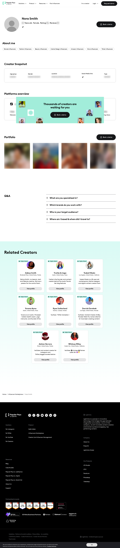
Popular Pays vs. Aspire (13, 476)
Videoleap (86, 481)
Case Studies (10, 467)
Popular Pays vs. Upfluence (14, 472)
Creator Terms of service (40, 536)
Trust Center (12, 539)
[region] (60, 545)
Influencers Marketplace (36, 433)
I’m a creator (85, 3)
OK (92, 544)
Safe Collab (32, 429)
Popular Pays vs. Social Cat (14, 480)
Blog (7, 463)
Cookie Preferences (26, 536)
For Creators (9, 441)
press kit (86, 446)
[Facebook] (33, 415)
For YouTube (9, 437)
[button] (22, 4)
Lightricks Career (88, 450)
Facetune (86, 473)
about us (86, 442)
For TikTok (8, 433)
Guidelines (11, 534)
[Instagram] (29, 415)
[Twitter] (46, 415)
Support (8, 488)
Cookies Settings (51, 546)
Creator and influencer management (40, 437)
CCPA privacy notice (14, 536)
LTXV (84, 469)
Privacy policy (36, 534)
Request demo (109, 3)
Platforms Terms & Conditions (23, 534)
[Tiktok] (38, 415)
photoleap (86, 477)
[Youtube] (42, 415)
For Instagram (10, 429)
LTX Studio (86, 465)
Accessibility (44, 534)
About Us (8, 484)
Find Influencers (55, 3)
